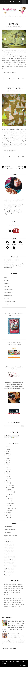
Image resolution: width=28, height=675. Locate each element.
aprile (9, 498)
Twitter (14, 244)
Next (23, 39)
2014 (7, 471)
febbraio (9, 503)
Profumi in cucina (9, 569)
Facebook (7, 244)
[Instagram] (10, 1)
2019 (7, 460)
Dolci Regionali (8, 295)
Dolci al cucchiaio (9, 289)
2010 (7, 480)
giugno (9, 494)
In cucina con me (9, 547)
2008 (7, 513)
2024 (7, 449)
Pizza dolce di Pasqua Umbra (16, 621)
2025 (7, 447)
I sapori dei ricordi (9, 544)
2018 (7, 462)
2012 (7, 476)
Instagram (20, 244)
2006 (7, 517)
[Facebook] (4, 1)
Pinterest (7, 249)
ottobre (9, 489)
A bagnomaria (8, 526)
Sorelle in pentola (9, 572)
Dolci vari (6, 286)
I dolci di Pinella (8, 541)
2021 (7, 456)
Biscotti (6, 280)
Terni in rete (7, 575)
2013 (7, 474)
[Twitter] (7, 1)
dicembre (10, 485)
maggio (9, 496)
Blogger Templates (6, 661)
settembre (10, 492)
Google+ (14, 249)
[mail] (19, 1)
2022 (7, 453)
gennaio (9, 510)
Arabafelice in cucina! (10, 529)
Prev (5, 39)
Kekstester (7, 553)
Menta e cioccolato (9, 563)
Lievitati (6, 298)
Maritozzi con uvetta (13, 633)
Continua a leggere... (9, 72)
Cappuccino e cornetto (10, 535)
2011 (7, 478)
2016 (7, 467)
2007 (7, 515)
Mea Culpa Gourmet (9, 559)
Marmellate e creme (9, 301)
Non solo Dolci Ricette (10, 566)
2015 (7, 469)
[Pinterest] (13, 1)
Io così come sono (9, 550)
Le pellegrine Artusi (9, 556)
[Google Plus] (16, 1)
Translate (16, 437)
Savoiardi (14, 24)
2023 (7, 451)
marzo (9, 501)
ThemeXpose (17, 661)
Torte (5, 304)
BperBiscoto (7, 532)
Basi (5, 277)
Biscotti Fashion (14, 88)
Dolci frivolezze (8, 292)
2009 (7, 483)
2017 (7, 465)
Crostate (6, 283)
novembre (10, 487)
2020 (7, 458)
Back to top (21, 665)
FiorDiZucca (7, 538)
